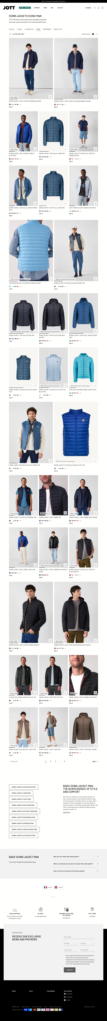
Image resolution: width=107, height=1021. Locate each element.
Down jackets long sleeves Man (24, 829)
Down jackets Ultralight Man (23, 835)
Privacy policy (26, 1006)
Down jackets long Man (21, 793)
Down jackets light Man (21, 799)
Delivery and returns (56, 1006)
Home (52, 897)
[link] (45, 761)
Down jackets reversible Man (23, 817)
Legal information (37, 1006)
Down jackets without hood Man (24, 811)
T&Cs (45, 1006)
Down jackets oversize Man (23, 823)
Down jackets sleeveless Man (24, 787)
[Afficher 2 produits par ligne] (93, 34)
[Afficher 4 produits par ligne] (97, 34)
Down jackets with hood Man (23, 805)
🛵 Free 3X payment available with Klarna (53, 1)
